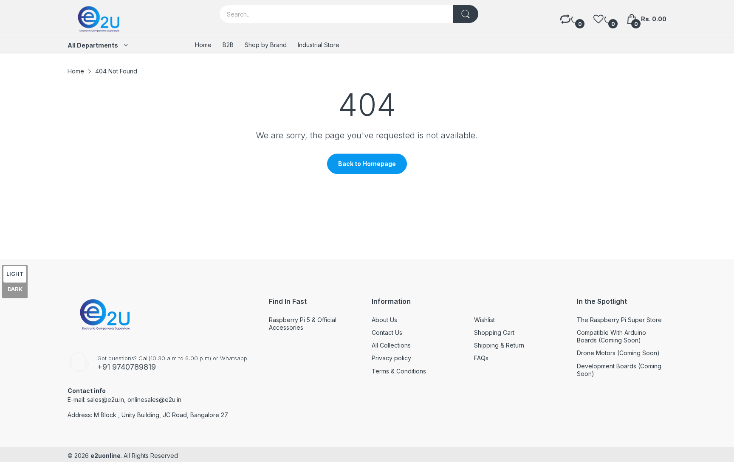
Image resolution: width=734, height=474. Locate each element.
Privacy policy (391, 358)
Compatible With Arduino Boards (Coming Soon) (611, 336)
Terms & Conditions (399, 371)
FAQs (481, 358)
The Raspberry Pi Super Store (619, 319)
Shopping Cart (494, 332)
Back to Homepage (367, 163)
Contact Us (387, 332)
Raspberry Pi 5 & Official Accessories (302, 323)
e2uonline (105, 455)
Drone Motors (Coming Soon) (618, 352)
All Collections (391, 345)
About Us (384, 319)
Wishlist (484, 319)
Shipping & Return (499, 345)
